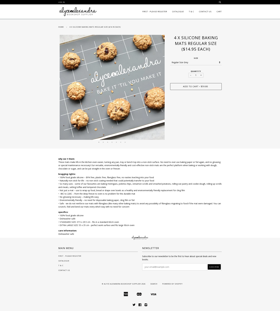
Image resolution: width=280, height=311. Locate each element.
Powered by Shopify (172, 284)
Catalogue (178, 11)
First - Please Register (154, 11)
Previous (62, 89)
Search (153, 284)
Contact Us (205, 11)
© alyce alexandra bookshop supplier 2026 (123, 284)
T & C (191, 11)
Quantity (196, 71)
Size (196, 58)
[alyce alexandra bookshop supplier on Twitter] (134, 305)
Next (162, 89)
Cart (219, 11)
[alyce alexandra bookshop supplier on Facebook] (140, 305)
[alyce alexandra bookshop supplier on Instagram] (146, 305)
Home (61, 27)
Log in (61, 2)
